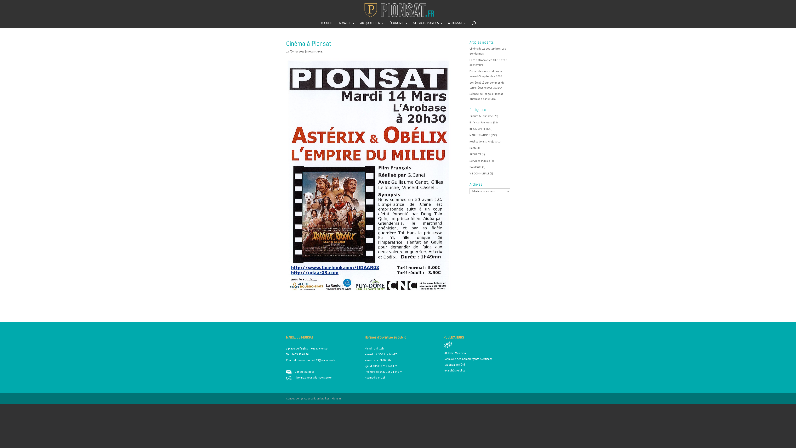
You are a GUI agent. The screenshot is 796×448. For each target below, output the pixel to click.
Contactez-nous (304, 372)
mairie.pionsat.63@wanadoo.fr (316, 360)
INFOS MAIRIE (314, 51)
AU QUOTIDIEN (370, 23)
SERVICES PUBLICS (426, 23)
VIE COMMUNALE (479, 173)
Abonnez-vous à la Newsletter (313, 377)
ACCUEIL (326, 23)
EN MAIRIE (344, 23)
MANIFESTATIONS (480, 135)
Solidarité (476, 167)
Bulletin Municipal (455, 353)
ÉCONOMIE (397, 23)
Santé (473, 148)
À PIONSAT (455, 23)
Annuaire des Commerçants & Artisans (469, 359)
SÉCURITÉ (475, 154)
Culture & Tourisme (481, 116)
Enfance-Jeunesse (481, 122)
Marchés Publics (455, 370)
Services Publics (480, 161)
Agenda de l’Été (455, 364)
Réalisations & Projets (483, 141)
